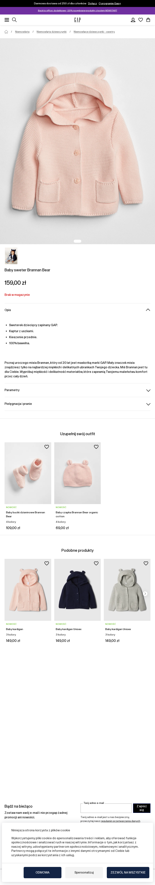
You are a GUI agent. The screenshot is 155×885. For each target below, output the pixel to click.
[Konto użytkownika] (133, 20)
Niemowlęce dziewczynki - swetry (94, 31)
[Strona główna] (6, 32)
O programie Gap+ (110, 3)
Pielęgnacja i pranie (18, 404)
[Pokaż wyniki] (14, 20)
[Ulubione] (140, 20)
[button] (145, 593)
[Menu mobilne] (7, 20)
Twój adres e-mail (94, 803)
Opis (8, 310)
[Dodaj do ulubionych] (47, 447)
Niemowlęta (22, 31)
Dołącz (92, 3)
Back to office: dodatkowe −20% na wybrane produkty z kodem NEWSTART (77, 10)
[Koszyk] (148, 20)
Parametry (12, 390)
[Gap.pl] (77, 20)
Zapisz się (142, 808)
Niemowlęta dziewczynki (52, 31)
